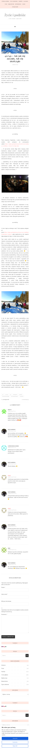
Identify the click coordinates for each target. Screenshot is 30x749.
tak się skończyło (14, 396)
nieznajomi (15, 394)
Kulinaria (26, 1)
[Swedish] (5, 646)
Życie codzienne (14, 1)
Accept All (15, 738)
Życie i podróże (15, 14)
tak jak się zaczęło (5, 396)
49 (10, 394)
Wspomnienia (18, 4)
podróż (20, 394)
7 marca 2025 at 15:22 (12, 431)
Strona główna (5, 1)
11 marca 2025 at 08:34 (12, 493)
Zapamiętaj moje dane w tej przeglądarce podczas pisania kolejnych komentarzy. (14, 610)
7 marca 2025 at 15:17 (12, 411)
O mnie (23, 4)
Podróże (21, 1)
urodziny (21, 396)
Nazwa (3, 587)
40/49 (6, 394)
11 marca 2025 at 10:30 (12, 549)
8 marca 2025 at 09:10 (12, 463)
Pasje (6, 4)
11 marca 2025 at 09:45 (12, 526)
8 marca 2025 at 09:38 (12, 477)
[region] (15, 737)
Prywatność (15, 6)
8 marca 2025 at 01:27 (12, 447)
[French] (3, 646)
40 (2, 394)
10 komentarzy (25, 399)
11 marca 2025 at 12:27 (12, 564)
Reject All (15, 746)
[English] (2, 646)
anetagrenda (6, 399)
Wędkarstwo (11, 4)
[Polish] (4, 646)
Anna (9, 475)
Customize (15, 742)
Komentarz (4, 614)
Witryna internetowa (6, 601)
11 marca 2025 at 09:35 (12, 510)
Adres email (4, 594)
